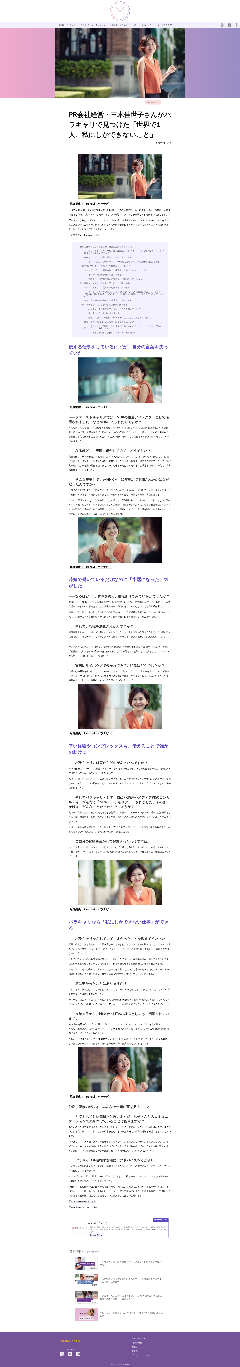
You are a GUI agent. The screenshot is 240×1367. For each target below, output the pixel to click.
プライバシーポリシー (141, 1355)
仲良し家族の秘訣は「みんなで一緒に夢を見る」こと (109, 322)
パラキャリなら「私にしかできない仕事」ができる (104, 304)
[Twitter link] (70, 1354)
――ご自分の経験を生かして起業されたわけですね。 (109, 300)
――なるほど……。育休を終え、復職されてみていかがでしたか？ (115, 270)
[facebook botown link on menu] (236, 25)
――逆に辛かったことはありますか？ (102, 313)
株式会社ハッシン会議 (70, 1341)
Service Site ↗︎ (96, 1235)
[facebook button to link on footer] (62, 1354)
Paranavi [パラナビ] (97, 1223)
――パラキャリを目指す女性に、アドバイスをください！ (111, 332)
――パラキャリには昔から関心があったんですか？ (108, 287)
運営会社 (135, 1351)
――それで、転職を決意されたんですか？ (104, 274)
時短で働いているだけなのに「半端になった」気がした (106, 266)
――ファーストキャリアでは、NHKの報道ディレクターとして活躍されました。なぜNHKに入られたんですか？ (124, 252)
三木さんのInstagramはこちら (83, 1207)
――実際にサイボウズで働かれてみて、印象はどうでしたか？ (113, 279)
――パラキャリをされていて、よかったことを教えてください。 (114, 309)
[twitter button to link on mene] (222, 25)
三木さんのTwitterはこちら (82, 1201)
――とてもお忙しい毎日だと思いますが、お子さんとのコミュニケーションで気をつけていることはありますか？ (123, 327)
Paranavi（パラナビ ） (95, 235)
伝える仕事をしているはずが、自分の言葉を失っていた (106, 246)
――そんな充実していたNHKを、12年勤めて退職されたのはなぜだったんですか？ (123, 261)
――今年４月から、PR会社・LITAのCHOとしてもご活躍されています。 (118, 317)
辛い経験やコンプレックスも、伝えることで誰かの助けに (107, 283)
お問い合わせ (137, 1346)
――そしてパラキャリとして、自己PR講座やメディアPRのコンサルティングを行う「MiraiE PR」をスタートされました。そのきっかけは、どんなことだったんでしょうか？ (124, 294)
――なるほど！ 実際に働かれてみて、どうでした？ (109, 257)
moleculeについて (140, 1338)
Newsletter (137, 1342)
